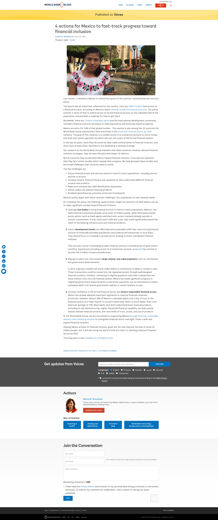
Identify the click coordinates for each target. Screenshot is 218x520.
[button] (171, 5)
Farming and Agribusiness (92, 425)
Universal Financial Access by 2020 (134, 131)
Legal (46, 510)
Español (72, 40)
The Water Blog (113, 425)
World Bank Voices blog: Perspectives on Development (141, 425)
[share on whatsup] (4, 266)
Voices (118, 14)
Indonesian (123, 373)
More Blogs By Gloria (94, 410)
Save (68, 498)
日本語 (111, 373)
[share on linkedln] (4, 261)
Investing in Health (72, 425)
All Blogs (130, 5)
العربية (148, 370)
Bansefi (138, 249)
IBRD (64, 517)
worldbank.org (165, 1)
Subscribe (159, 364)
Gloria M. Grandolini (64, 36)
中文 (102, 373)
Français (127, 370)
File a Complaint (168, 510)
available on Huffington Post (99, 338)
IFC (73, 517)
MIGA (77, 517)
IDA (69, 517)
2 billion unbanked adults (97, 120)
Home (121, 5)
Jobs (78, 510)
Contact (148, 5)
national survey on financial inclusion (129, 109)
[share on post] (4, 256)
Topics (139, 5)
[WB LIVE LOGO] (160, 5)
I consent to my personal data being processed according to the (134, 379)
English (66, 40)
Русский (159, 370)
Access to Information (68, 510)
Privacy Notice (87, 486)
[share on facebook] (4, 251)
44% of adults (135, 106)
